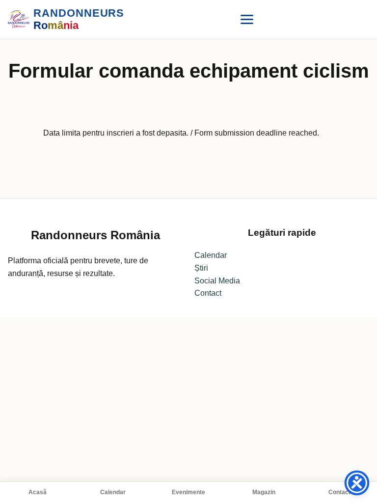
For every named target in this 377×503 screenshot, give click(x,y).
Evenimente (188, 492)
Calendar (113, 492)
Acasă (37, 492)
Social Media (217, 281)
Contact (339, 492)
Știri (201, 268)
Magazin (263, 492)
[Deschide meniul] (247, 19)
